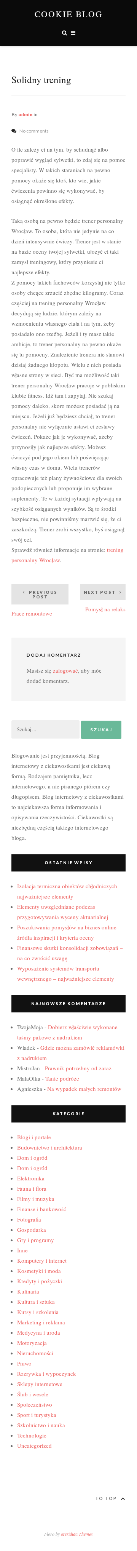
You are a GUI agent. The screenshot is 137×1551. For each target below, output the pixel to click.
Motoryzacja (32, 1342)
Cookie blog (69, 14)
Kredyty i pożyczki (39, 1281)
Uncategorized (34, 1445)
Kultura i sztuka (36, 1301)
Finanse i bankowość (41, 1209)
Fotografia (29, 1219)
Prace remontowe (34, 603)
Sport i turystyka (36, 1414)
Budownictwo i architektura (49, 1147)
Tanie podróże (62, 1078)
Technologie (31, 1435)
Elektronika (31, 1178)
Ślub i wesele (32, 1394)
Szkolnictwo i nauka (41, 1425)
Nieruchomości (35, 1353)
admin (25, 114)
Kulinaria (28, 1291)
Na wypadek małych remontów (84, 1088)
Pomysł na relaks (105, 601)
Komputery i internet (42, 1260)
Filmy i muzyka (35, 1198)
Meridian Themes (77, 1534)
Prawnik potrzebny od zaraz (78, 1068)
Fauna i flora (31, 1188)
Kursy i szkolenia (38, 1312)
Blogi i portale (34, 1137)
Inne (22, 1250)
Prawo (24, 1363)
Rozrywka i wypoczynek (46, 1373)
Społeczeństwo (34, 1404)
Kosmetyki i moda (39, 1270)
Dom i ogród (32, 1157)
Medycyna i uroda (38, 1332)
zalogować (65, 670)
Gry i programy (35, 1240)
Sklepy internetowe (39, 1384)
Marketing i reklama (41, 1322)
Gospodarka (31, 1229)
